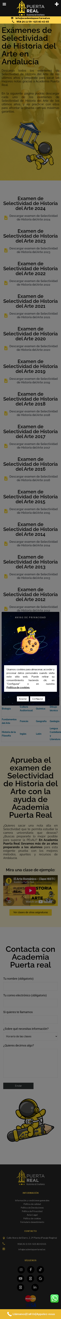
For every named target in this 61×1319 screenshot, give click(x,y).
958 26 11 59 (24, 21)
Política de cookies (18, 687)
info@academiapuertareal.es (32, 18)
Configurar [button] (37, 698)
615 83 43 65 (41, 21)
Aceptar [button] (23, 698)
